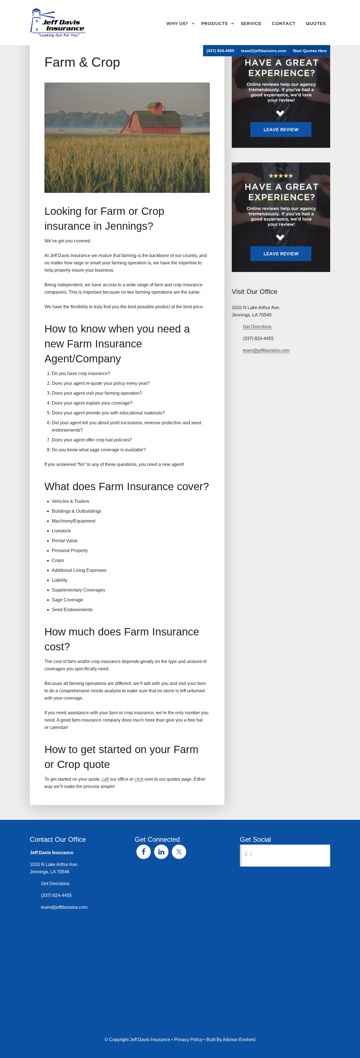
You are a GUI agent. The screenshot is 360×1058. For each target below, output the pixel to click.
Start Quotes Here (310, 50)
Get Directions (257, 326)
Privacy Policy (188, 1039)
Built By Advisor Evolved (230, 1039)
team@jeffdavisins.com (263, 50)
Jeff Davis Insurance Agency (277, 855)
